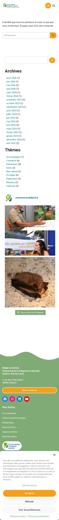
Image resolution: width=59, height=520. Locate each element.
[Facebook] (5, 399)
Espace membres (10, 432)
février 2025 (12, 132)
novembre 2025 (14, 99)
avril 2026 (11, 88)
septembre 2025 (14, 107)
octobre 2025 (13, 103)
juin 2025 (10, 117)
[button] (54, 454)
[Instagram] (12, 399)
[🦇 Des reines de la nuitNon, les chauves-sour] (30, 282)
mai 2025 (10, 121)
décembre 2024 (14, 139)
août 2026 (11, 78)
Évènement (12, 164)
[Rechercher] (53, 5)
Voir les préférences (29, 510)
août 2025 (11, 110)
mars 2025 (11, 128)
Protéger (10, 175)
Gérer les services (29, 485)
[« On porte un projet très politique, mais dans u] (30, 230)
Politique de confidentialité (38, 516)
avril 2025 (11, 125)
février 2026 (12, 96)
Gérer (9, 167)
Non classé (12, 171)
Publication (11, 178)
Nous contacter (29, 390)
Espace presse (8, 427)
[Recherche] (52, 60)
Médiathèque (8, 422)
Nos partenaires (9, 413)
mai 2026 (10, 85)
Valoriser (10, 186)
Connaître (11, 160)
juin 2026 (10, 81)
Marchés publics (9, 436)
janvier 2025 (12, 136)
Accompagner (13, 157)
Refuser (29, 501)
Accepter (29, 493)
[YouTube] (26, 399)
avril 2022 (11, 143)
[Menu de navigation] (48, 5)
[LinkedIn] (19, 399)
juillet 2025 (11, 114)
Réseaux (10, 182)
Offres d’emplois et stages (14, 418)
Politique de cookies (18, 516)
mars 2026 (11, 92)
